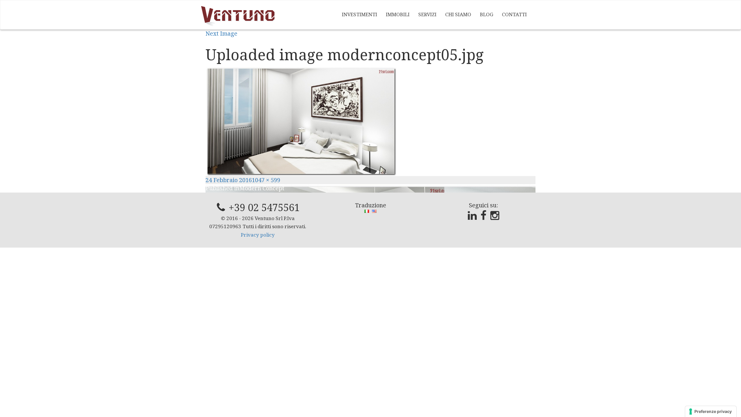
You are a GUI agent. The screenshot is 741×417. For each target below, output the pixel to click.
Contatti (514, 14)
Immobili (398, 14)
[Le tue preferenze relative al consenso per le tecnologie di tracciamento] (710, 411)
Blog (486, 14)
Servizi (427, 14)
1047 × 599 (266, 180)
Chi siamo (458, 14)
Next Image (221, 33)
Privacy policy (258, 234)
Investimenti (359, 14)
